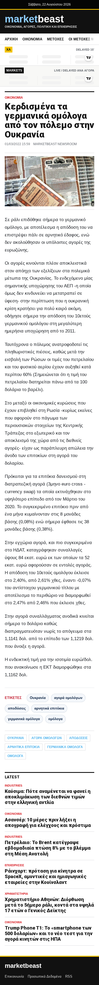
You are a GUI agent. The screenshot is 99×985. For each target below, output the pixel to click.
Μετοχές (55, 39)
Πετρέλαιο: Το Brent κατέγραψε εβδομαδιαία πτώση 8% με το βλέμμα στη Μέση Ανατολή (48, 848)
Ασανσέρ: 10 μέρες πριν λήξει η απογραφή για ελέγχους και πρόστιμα (48, 822)
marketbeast (23, 966)
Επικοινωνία (14, 976)
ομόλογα (55, 719)
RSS (68, 976)
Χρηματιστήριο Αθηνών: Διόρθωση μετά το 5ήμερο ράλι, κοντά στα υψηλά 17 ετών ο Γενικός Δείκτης (49, 905)
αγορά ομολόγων (68, 698)
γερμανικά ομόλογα (24, 719)
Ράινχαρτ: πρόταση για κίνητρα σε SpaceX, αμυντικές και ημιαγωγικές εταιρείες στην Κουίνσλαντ (45, 876)
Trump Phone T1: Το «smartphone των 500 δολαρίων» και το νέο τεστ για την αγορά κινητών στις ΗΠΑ (48, 933)
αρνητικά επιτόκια (49, 708)
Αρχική (11, 39)
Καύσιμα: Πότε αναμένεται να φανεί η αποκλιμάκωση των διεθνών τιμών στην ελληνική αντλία (48, 796)
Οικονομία (32, 39)
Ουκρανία (38, 698)
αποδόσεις (17, 708)
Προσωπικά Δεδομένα (45, 976)
